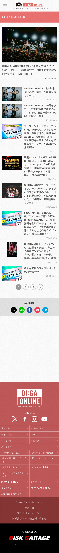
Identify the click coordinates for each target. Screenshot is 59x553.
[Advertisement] (29, 349)
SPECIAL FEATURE (11, 494)
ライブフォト (7, 488)
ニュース (35, 440)
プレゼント (6, 440)
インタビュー (37, 428)
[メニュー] (4, 5)
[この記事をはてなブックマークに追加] (45, 311)
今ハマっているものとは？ (13, 474)
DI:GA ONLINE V (9, 482)
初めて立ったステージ (42, 458)
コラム (34, 434)
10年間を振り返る (11, 452)
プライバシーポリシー (29, 513)
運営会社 (29, 507)
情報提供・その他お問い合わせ (29, 518)
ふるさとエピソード (12, 467)
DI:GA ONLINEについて (29, 502)
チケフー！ (36, 482)
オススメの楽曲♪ (40, 467)
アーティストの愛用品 (42, 452)
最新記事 (5, 428)
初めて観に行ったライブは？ (14, 460)
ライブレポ (6, 434)
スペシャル (6, 447)
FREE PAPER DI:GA (41, 488)
